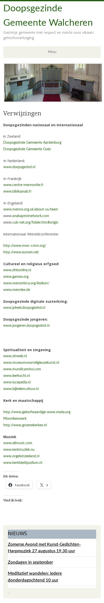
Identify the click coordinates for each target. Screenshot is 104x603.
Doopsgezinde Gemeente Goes (27, 149)
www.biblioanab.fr (17, 191)
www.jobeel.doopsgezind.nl (24, 308)
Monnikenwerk (15, 418)
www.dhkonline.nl (17, 270)
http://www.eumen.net (21, 252)
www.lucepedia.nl (17, 382)
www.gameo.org (16, 277)
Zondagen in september (30, 562)
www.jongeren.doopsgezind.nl (26, 325)
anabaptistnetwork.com (30, 216)
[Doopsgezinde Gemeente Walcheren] (53, 101)
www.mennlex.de (16, 290)
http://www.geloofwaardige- (25, 412)
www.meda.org (58, 412)
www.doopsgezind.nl (19, 167)
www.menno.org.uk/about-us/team (30, 209)
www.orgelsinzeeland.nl (21, 456)
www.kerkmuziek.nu (19, 449)
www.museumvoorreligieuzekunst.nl (31, 363)
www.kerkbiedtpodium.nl (22, 463)
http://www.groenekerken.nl (25, 425)
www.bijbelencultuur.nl (21, 389)
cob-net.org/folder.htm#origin (35, 222)
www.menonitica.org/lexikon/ (26, 283)
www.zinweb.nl (15, 356)
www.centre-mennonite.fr (23, 185)
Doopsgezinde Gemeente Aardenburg (32, 142)
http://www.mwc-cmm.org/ (24, 246)
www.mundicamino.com (22, 369)
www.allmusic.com (17, 443)
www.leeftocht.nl (16, 376)
